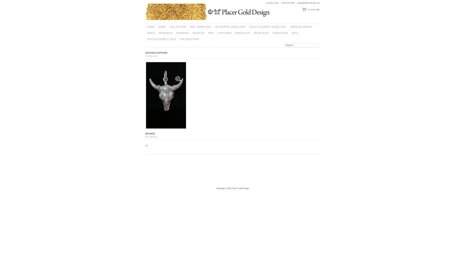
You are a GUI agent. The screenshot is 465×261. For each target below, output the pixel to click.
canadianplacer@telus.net (308, 2)
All (146, 145)
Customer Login (272, 2)
